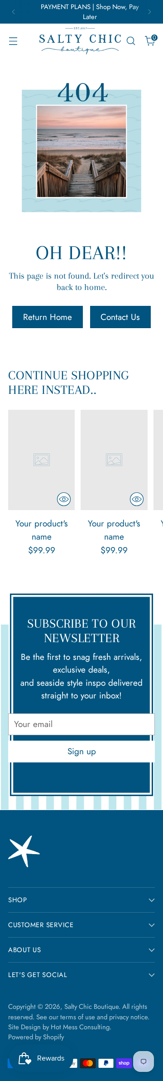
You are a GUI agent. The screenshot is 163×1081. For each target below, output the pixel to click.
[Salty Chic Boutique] (80, 40)
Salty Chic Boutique (91, 1007)
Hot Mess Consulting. (81, 1027)
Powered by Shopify (36, 1037)
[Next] (149, 12)
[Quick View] (64, 499)
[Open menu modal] (13, 41)
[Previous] (14, 12)
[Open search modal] (130, 41)
